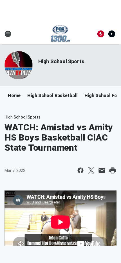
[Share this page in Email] (102, 170)
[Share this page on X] (91, 170)
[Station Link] (60, 34)
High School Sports (61, 61)
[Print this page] (112, 170)
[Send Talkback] (100, 33)
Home (14, 95)
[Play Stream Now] (111, 33)
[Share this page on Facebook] (80, 170)
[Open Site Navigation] (8, 33)
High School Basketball (52, 95)
